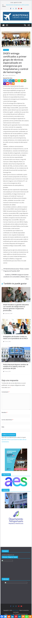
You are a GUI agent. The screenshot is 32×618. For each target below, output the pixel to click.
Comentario (5, 392)
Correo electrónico (7, 420)
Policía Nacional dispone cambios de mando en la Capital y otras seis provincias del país (15, 366)
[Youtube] (7, 83)
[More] (13, 83)
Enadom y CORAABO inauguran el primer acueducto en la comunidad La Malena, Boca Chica (16, 277)
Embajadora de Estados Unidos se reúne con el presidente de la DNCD (15, 337)
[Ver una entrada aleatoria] (28, 25)
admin (14, 75)
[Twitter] (7, 80)
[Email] (25, 80)
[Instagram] (10, 83)
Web (3, 427)
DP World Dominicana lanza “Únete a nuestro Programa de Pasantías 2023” (16, 270)
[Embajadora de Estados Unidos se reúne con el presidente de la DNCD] (16, 320)
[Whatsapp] (19, 80)
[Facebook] (4, 80)
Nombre (4, 412)
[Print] (22, 80)
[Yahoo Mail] (4, 83)
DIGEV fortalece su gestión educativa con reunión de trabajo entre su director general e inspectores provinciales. (16, 307)
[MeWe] (13, 80)
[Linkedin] (10, 80)
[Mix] (16, 80)
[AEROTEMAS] (3, 25)
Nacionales (6, 49)
